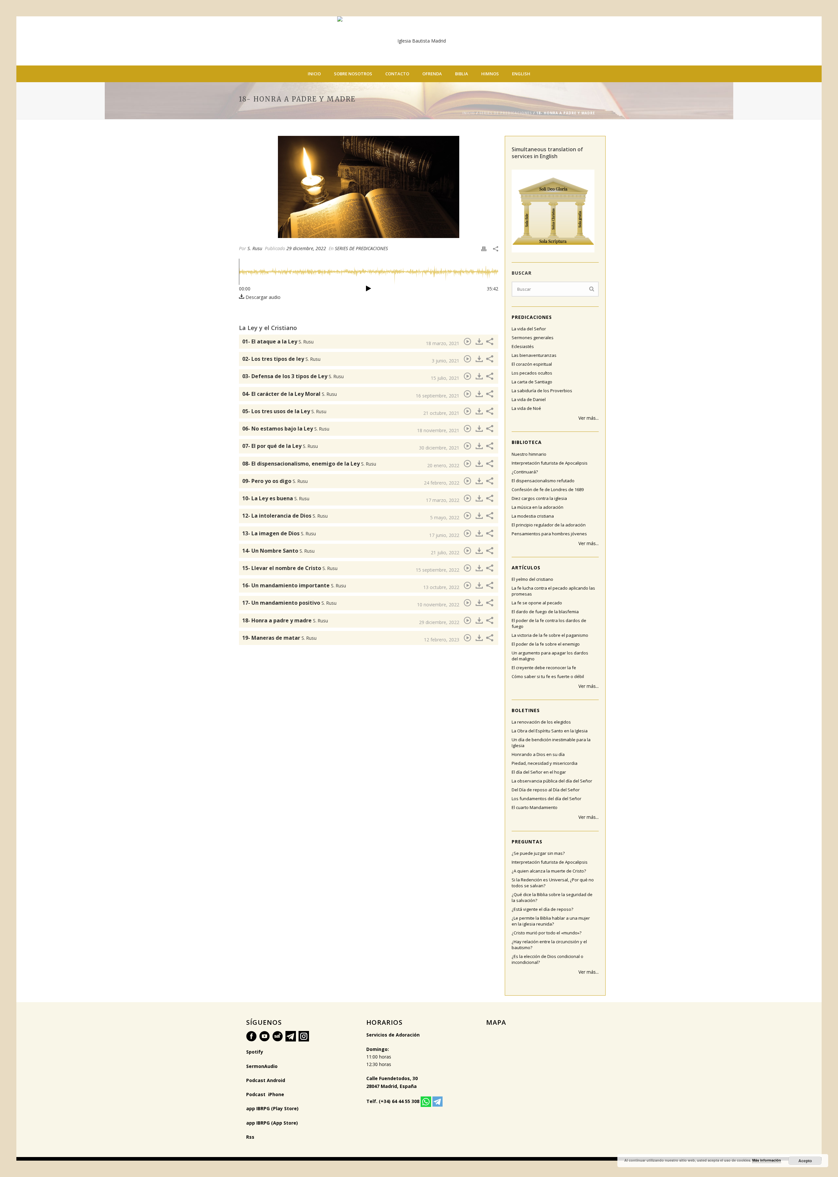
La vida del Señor (529, 329)
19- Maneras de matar (279, 637)
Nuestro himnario (529, 454)
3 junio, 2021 (445, 361)
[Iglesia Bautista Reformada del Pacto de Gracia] (419, 40)
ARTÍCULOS (526, 567)
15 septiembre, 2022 (437, 570)
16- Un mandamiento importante (294, 585)
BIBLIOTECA (527, 442)
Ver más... (588, 418)
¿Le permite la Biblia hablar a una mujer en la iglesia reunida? (551, 921)
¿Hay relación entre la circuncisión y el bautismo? (549, 944)
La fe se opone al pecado (537, 603)
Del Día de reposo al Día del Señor (546, 790)
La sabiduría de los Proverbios (542, 391)
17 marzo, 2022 (442, 500)
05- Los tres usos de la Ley (284, 411)
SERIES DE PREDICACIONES (505, 113)
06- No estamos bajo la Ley (285, 428)
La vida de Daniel (529, 399)
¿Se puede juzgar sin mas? (538, 853)
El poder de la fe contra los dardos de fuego (549, 623)
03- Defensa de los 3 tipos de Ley (293, 376)
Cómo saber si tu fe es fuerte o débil (548, 676)
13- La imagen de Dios (279, 533)
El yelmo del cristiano (532, 579)
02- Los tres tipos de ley (281, 358)
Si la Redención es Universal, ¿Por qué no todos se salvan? (553, 883)
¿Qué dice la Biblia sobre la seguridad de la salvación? (552, 897)
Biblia (461, 74)
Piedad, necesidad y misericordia (544, 763)
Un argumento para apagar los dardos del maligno (550, 656)
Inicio (314, 74)
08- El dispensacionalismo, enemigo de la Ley (309, 463)
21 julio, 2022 (445, 552)
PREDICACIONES (532, 317)
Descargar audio (262, 297)
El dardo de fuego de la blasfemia (545, 612)
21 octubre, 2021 (441, 413)
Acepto (805, 1161)
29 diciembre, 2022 (306, 248)
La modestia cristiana (533, 516)
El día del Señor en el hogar (539, 772)
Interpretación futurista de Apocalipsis (550, 463)
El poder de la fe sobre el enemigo (546, 644)
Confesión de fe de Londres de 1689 (548, 489)
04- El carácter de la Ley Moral (289, 393)
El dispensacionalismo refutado (543, 481)
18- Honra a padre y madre (285, 620)
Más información (766, 1160)
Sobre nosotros (353, 74)
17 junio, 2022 (444, 535)
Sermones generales (533, 337)
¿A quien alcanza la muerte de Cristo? (549, 871)
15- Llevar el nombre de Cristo (289, 568)
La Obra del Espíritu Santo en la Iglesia (550, 731)
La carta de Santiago (532, 382)
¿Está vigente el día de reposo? (542, 909)
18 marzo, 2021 (442, 343)
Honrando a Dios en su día (538, 754)
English (521, 74)
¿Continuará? (525, 472)
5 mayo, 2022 (444, 517)
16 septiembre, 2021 (437, 396)
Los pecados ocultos (532, 373)
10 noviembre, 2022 (438, 604)
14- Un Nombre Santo (278, 550)
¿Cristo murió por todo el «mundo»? (546, 933)
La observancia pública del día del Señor (552, 781)
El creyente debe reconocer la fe (544, 668)
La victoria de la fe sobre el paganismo (550, 635)
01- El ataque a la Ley (278, 341)
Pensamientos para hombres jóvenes (549, 534)
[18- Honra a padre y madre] (368, 187)
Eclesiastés (523, 346)
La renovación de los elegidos (541, 722)
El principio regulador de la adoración (549, 525)
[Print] (483, 248)
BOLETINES (526, 710)
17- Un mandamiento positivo (289, 602)
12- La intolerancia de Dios (285, 515)
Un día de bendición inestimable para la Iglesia (551, 742)
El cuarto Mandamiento (534, 807)
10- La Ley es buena (275, 498)
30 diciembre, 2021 (439, 448)
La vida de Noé (526, 408)
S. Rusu (254, 248)
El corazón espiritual (532, 364)
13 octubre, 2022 (441, 587)
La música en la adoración (537, 507)
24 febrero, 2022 (441, 483)
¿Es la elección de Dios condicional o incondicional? (547, 959)
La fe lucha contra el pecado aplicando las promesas (553, 591)
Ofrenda (432, 74)
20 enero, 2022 (443, 465)
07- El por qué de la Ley (280, 446)
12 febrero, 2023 (441, 639)
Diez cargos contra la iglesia (539, 498)
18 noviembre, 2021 (438, 430)
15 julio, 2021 (445, 378)
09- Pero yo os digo (275, 481)
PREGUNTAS (527, 841)
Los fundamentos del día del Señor (546, 798)
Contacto (397, 74)
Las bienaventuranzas (534, 355)
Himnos (490, 74)
